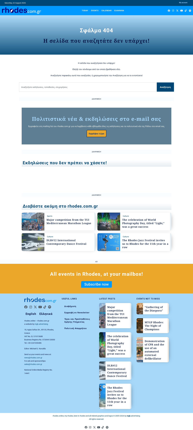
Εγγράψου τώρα (96, 133)
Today (85, 10)
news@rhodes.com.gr (33, 358)
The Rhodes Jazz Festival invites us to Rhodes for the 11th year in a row (145, 244)
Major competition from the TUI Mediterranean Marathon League (68, 221)
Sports (49, 216)
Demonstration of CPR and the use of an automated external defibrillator (155, 349)
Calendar (106, 10)
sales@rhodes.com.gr (33, 364)
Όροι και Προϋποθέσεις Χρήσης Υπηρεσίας (77, 320)
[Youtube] (181, 10)
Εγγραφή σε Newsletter (77, 312)
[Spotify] (190, 10)
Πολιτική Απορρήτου (75, 328)
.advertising (133, 416)
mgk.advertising (41, 324)
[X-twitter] (177, 10)
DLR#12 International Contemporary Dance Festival (66, 242)
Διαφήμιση (70, 306)
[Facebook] (169, 10)
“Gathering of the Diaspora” (154, 308)
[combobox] (87, 87)
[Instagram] (173, 10)
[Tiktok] (186, 10)
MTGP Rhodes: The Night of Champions (154, 326)
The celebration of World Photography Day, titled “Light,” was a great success (143, 223)
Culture (126, 216)
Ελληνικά (119, 10)
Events (95, 10)
